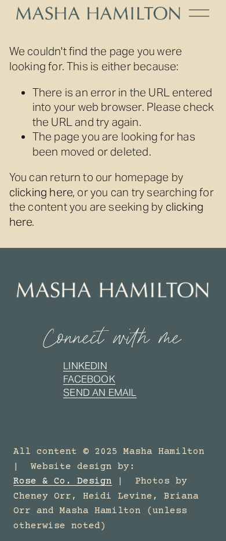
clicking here (41, 192)
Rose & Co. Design (62, 481)
